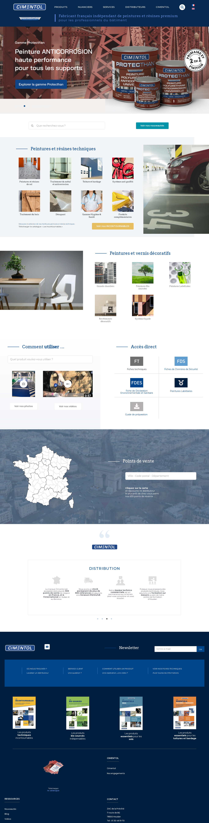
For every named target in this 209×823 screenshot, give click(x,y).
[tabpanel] (104, 587)
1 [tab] (97, 618)
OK (200, 649)
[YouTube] (47, 646)
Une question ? (75, 673)
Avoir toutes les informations (166, 673)
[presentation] (3, 67)
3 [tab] (106, 618)
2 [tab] (102, 618)
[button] (182, 7)
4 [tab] (111, 618)
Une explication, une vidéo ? (115, 673)
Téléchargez (53, 788)
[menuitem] (193, 9)
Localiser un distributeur (38, 673)
